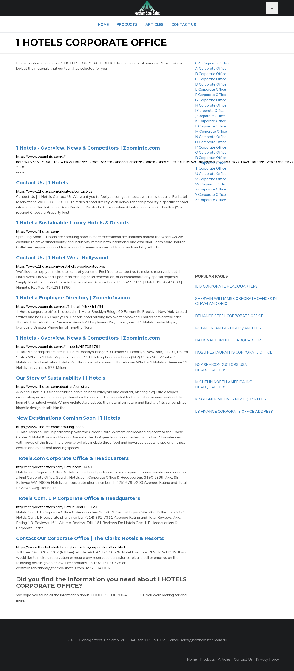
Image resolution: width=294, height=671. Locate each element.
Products (127, 24)
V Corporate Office (210, 178)
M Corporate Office (211, 131)
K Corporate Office (210, 120)
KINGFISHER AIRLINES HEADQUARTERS (230, 399)
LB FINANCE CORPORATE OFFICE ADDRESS (234, 411)
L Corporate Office (210, 126)
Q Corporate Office (210, 152)
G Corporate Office (210, 100)
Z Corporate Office (210, 199)
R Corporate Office (210, 157)
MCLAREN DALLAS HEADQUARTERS (228, 327)
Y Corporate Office (210, 194)
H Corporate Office (210, 105)
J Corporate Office (210, 115)
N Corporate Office (210, 136)
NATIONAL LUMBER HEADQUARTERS (229, 340)
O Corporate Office (210, 142)
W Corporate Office (211, 184)
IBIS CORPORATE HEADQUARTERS (226, 286)
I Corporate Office (210, 110)
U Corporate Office (210, 173)
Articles (154, 24)
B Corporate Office (210, 73)
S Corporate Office (210, 163)
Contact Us (183, 24)
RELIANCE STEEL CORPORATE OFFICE (229, 315)
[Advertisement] (102, 108)
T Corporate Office (210, 168)
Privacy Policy (267, 659)
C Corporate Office (210, 79)
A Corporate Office (210, 68)
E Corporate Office (210, 89)
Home (103, 24)
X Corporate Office (210, 189)
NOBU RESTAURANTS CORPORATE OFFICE (233, 352)
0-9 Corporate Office (212, 63)
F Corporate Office (210, 94)
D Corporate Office (210, 84)
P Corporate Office (210, 147)
